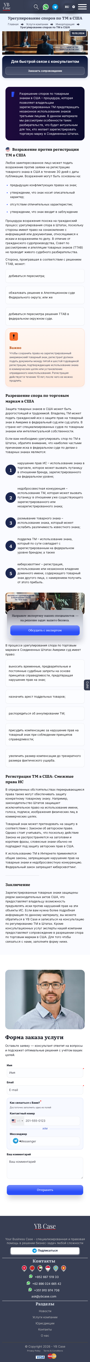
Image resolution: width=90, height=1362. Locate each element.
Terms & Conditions (53, 1351)
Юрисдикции (45, 1323)
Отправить (45, 1189)
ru (67, 6)
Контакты (45, 1329)
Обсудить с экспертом (45, 630)
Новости (45, 1311)
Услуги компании (45, 1317)
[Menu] (82, 7)
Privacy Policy (33, 1351)
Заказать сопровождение (45, 70)
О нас (45, 1335)
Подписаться (48, 1250)
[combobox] (17, 1121)
